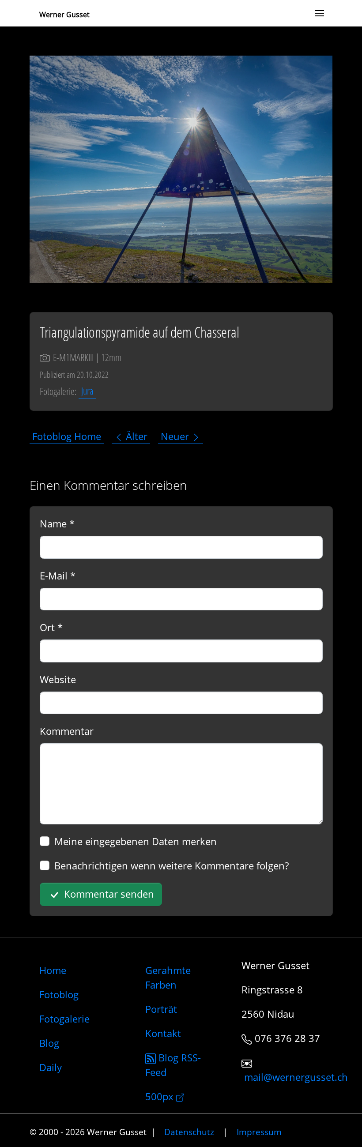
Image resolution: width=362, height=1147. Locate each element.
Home (52, 970)
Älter (135, 436)
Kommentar (67, 730)
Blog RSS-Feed (173, 1065)
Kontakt (163, 1033)
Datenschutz (189, 1132)
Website (58, 679)
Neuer (176, 436)
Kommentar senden (107, 893)
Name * (57, 523)
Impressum (259, 1132)
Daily (50, 1067)
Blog (49, 1042)
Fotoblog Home (66, 436)
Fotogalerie (64, 1018)
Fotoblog (59, 994)
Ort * (51, 627)
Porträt (161, 1008)
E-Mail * (57, 575)
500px (160, 1096)
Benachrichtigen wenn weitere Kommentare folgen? (171, 865)
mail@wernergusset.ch (296, 1076)
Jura (87, 391)
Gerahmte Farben (168, 977)
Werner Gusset (64, 14)
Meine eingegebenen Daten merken (135, 841)
